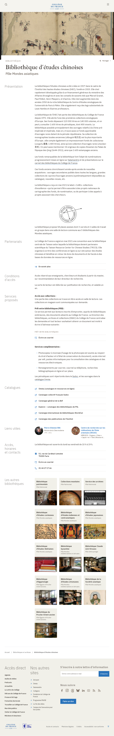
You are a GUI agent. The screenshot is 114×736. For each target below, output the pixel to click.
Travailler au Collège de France (16, 705)
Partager (105, 61)
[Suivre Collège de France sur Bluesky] (77, 690)
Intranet (36, 680)
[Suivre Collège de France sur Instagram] (67, 690)
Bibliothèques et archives (22, 652)
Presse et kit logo (11, 697)
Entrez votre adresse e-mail (71, 674)
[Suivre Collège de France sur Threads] (72, 690)
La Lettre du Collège (12, 690)
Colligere (36, 691)
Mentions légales (68, 727)
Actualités (8, 686)
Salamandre (37, 687)
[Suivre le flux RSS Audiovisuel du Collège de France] (99, 690)
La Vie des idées (38, 704)
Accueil (7, 652)
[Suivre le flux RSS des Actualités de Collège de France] (94, 690)
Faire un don (68, 701)
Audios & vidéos (10, 679)
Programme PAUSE (39, 700)
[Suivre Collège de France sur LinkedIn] (83, 690)
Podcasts (8, 682)
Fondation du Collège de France (41, 695)
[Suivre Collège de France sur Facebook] (61, 690)
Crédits (79, 727)
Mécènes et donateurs (13, 716)
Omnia (35, 684)
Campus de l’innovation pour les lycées (43, 708)
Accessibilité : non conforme (94, 727)
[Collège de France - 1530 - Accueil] (57, 6)
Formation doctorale (12, 701)
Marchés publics (11, 708)
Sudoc (75, 376)
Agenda (7, 675)
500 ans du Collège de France (15, 694)
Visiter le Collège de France (15, 712)
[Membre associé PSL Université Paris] (27, 726)
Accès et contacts (52, 727)
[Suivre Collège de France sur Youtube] (88, 690)
